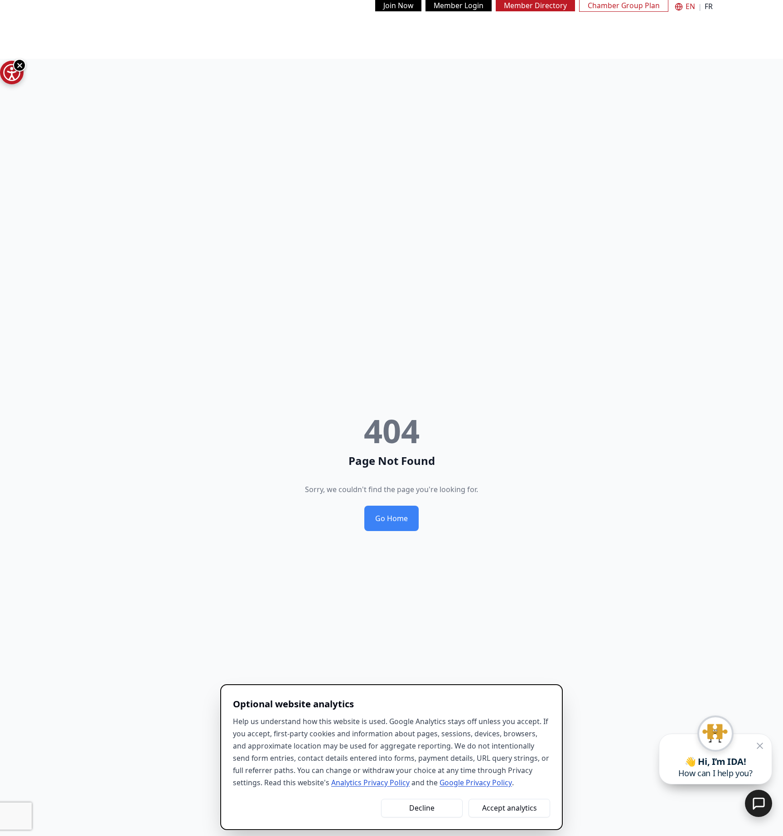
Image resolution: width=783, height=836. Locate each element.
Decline (422, 808)
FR (709, 6)
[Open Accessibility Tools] (12, 72)
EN (690, 6)
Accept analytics (509, 808)
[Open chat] (758, 803)
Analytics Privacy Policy (370, 783)
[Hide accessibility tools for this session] (19, 65)
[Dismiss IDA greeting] (760, 746)
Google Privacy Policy (476, 783)
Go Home (391, 518)
